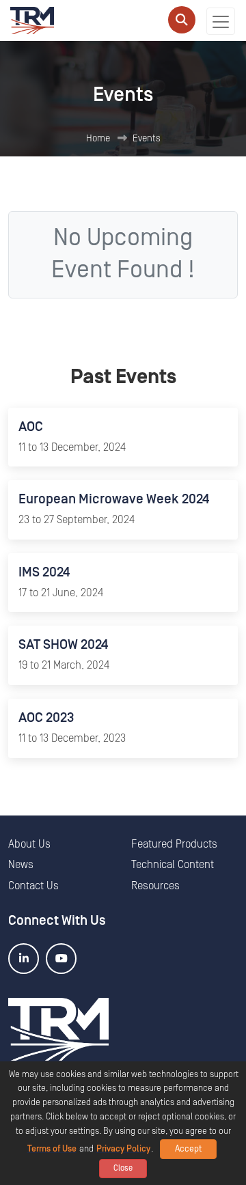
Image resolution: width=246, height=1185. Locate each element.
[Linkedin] (23, 958)
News (20, 865)
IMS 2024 (44, 572)
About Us (29, 844)
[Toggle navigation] (220, 21)
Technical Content (172, 865)
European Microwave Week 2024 (113, 499)
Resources (155, 886)
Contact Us (33, 886)
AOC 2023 (46, 717)
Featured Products (174, 844)
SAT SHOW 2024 (63, 644)
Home (98, 138)
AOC (30, 426)
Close (123, 1168)
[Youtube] (61, 958)
